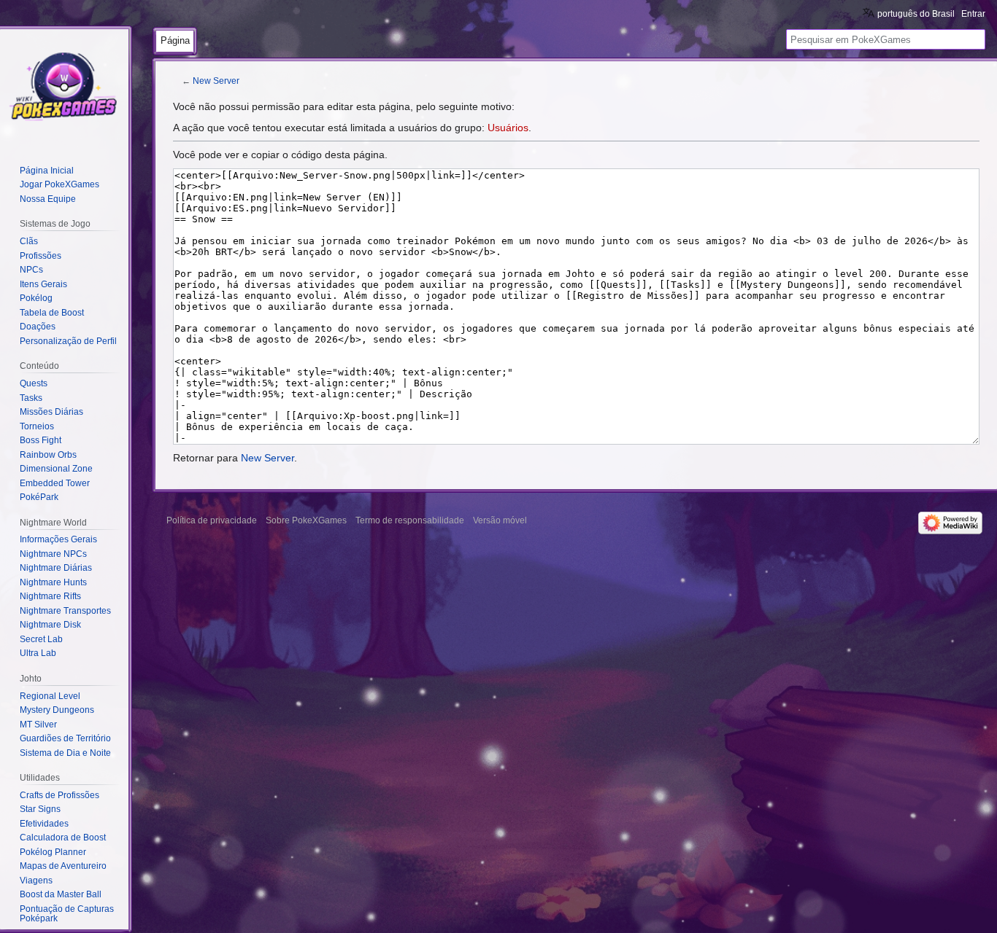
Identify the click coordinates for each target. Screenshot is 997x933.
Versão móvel (500, 520)
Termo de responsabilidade (409, 520)
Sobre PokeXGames (306, 520)
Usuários (508, 127)
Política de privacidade (211, 520)
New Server (216, 80)
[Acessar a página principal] (64, 87)
